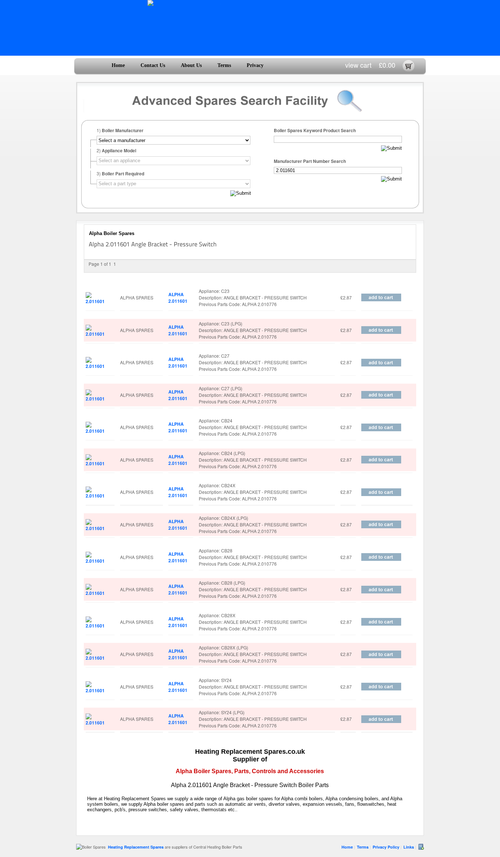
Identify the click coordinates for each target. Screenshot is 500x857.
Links (408, 847)
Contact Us (153, 65)
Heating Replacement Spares (136, 847)
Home (118, 65)
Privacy (255, 65)
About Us (191, 65)
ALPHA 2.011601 (177, 297)
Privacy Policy (386, 847)
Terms (224, 65)
